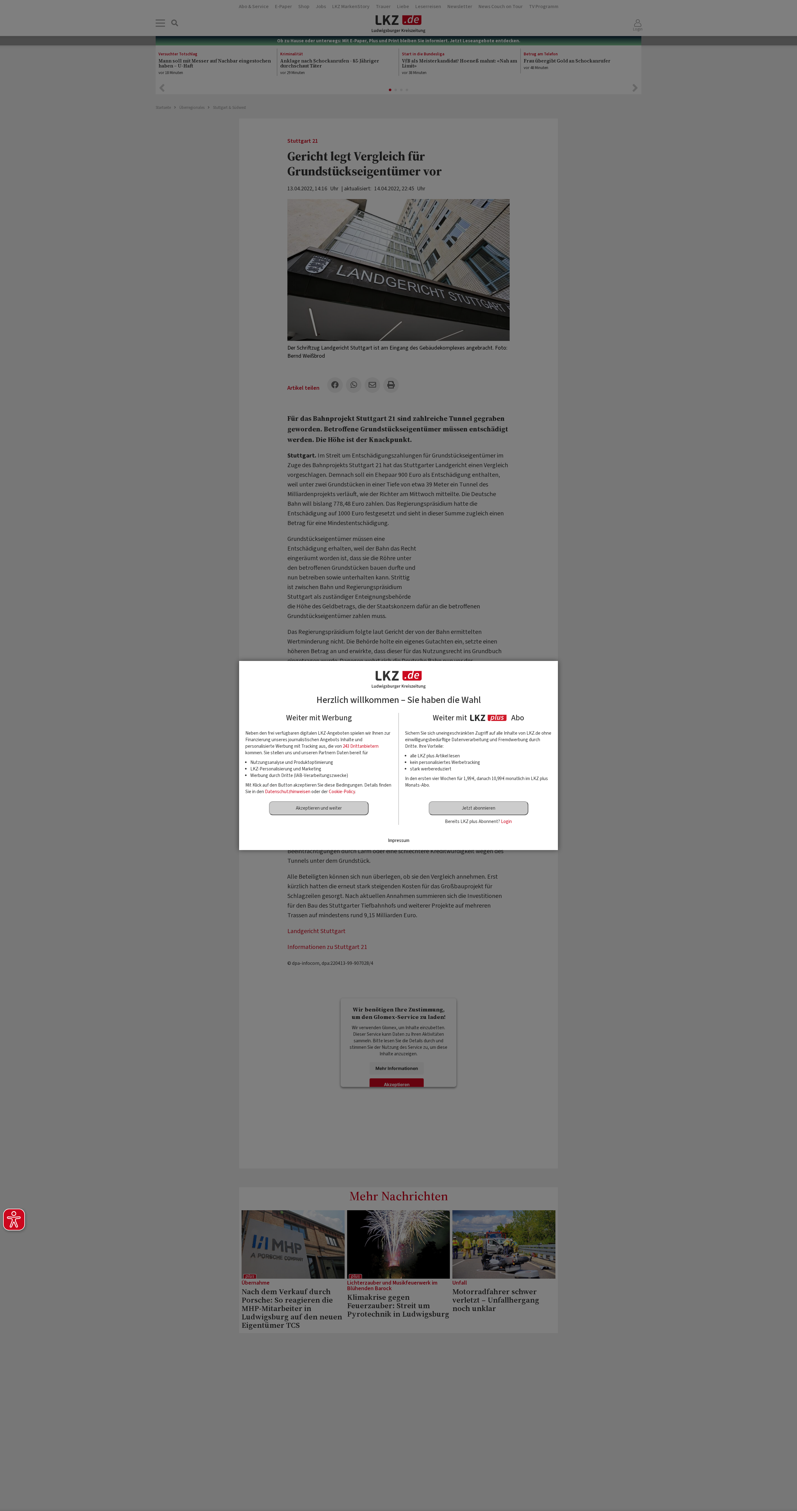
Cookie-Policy (342, 791)
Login (506, 821)
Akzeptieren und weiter (319, 808)
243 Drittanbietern (361, 746)
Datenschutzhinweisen (287, 791)
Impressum (398, 840)
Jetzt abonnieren (478, 808)
